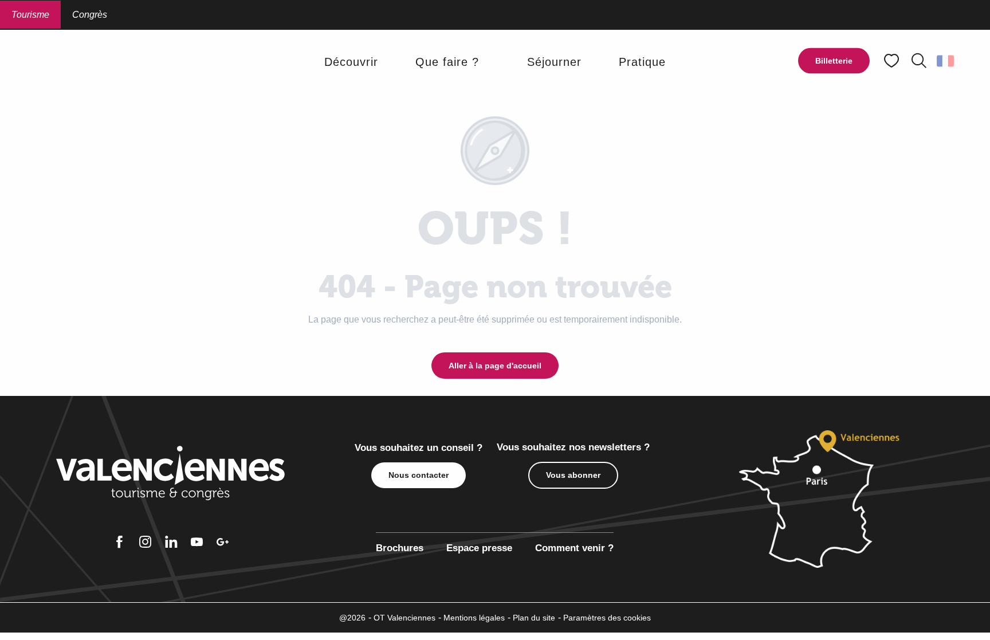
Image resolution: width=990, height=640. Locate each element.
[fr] (946, 60)
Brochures (399, 548)
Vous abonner (573, 475)
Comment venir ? (574, 548)
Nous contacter (418, 475)
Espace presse (479, 548)
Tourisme (30, 14)
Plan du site (534, 617)
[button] (919, 61)
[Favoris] (892, 61)
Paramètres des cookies (607, 617)
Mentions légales (474, 617)
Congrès (89, 14)
